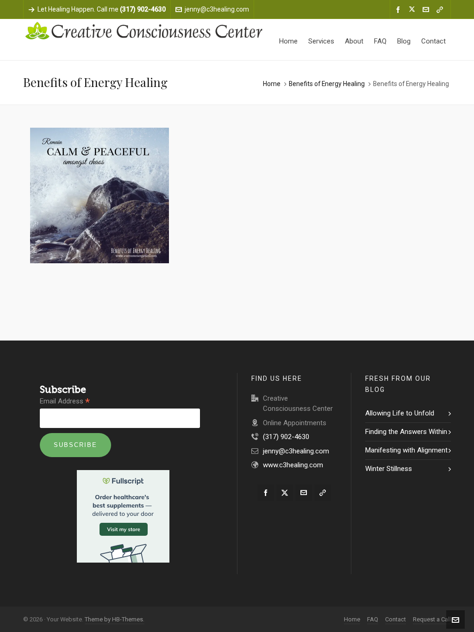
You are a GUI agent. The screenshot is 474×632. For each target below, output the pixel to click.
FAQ (372, 619)
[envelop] (427, 9)
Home (272, 83)
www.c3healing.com (293, 465)
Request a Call (432, 619)
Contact (395, 619)
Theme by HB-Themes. (114, 619)
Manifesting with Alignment (406, 450)
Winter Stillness (388, 469)
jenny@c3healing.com (217, 9)
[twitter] (413, 9)
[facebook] (399, 9)
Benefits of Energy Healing (327, 83)
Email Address (65, 401)
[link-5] (441, 9)
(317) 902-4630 (286, 437)
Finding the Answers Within (406, 432)
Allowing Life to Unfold (399, 413)
